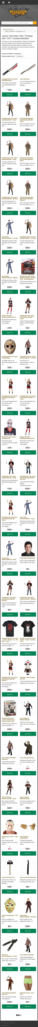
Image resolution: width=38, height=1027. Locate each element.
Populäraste (19, 56)
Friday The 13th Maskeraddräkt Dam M (27, 437)
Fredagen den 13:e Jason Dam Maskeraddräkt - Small (10, 397)
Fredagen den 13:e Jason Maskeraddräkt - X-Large (28, 237)
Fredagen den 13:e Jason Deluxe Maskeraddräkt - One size (28, 478)
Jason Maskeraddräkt (27, 955)
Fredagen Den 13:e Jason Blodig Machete (10, 79)
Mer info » (10, 94)
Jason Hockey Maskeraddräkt (25, 797)
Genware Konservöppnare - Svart (9, 955)
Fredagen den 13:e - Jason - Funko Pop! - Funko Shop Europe (8, 719)
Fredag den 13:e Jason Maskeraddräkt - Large (9, 477)
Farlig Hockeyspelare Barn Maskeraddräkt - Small (27, 159)
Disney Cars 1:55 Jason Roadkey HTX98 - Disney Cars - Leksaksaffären (28, 277)
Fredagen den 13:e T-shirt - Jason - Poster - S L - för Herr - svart (10, 640)
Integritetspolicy (5, 1025)
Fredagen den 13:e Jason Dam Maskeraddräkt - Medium (10, 679)
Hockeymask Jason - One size (10, 837)
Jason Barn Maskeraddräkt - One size (28, 916)
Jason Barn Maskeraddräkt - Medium (10, 276)
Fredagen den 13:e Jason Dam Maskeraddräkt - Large (10, 518)
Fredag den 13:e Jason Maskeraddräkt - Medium (28, 598)
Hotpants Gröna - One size (27, 993)
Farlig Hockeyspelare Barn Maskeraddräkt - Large (27, 120)
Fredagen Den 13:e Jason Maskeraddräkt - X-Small (28, 357)
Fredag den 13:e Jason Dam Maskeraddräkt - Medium (9, 599)
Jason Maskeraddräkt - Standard (9, 758)
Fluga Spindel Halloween (27, 558)
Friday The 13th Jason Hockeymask (9, 437)
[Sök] (35, 22)
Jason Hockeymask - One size (10, 916)
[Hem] (9, 2)
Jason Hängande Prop (27, 757)
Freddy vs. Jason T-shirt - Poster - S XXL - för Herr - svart (28, 640)
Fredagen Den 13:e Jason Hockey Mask (10, 357)
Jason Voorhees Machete (28, 877)
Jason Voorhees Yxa (8, 877)
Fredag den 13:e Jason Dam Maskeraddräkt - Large (27, 317)
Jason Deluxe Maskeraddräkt (25, 718)
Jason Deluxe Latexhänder (24, 837)
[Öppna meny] (3, 2)
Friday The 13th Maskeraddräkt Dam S (9, 316)
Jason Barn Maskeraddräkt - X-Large (10, 237)
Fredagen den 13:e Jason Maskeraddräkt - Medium (10, 198)
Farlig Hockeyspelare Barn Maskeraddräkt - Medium (27, 199)
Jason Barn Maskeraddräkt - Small (9, 558)
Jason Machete (25, 79)
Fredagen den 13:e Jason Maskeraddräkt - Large (10, 158)
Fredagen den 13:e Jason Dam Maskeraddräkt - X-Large (28, 397)
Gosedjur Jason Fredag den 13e (27, 678)
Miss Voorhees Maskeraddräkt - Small (9, 797)
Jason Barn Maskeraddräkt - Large (27, 517)
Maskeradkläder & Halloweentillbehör (19, 12)
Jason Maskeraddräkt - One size (9, 993)
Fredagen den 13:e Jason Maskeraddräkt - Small (10, 119)
